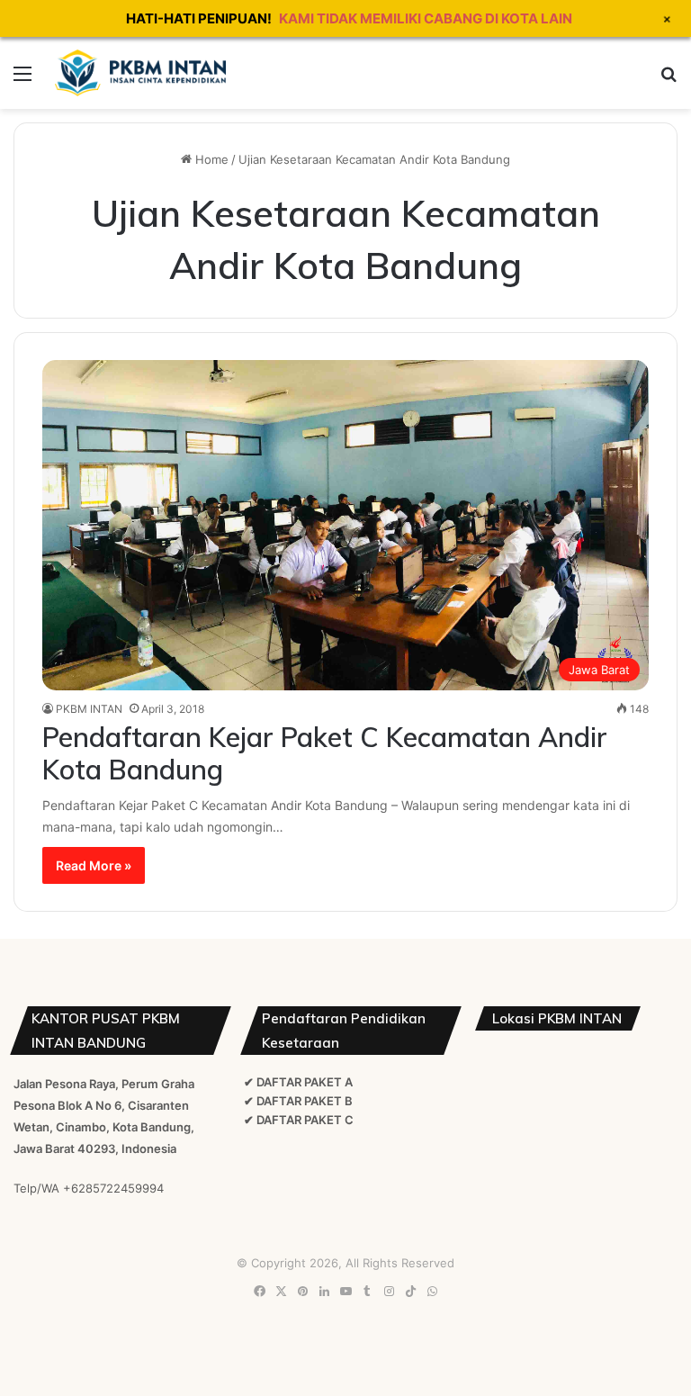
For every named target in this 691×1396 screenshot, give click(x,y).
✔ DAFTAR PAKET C (299, 1119)
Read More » (93, 865)
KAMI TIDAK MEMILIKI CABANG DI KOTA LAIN (425, 18)
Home (210, 159)
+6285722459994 (113, 1188)
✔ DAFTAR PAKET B (298, 1101)
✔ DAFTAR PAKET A (298, 1082)
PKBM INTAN (89, 709)
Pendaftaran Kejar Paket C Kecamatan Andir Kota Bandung (324, 753)
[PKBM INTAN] (140, 73)
